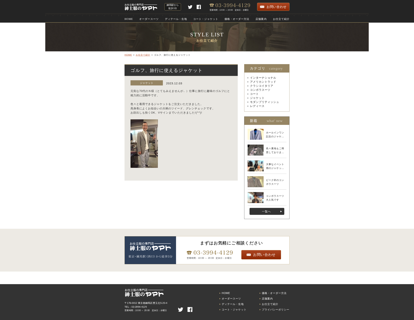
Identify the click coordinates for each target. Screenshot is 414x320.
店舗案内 (261, 19)
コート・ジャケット (205, 19)
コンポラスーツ (260, 90)
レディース (257, 106)
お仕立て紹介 (281, 19)
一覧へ (266, 211)
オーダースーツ (148, 19)
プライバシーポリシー (275, 309)
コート (254, 94)
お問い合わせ (277, 7)
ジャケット (146, 83)
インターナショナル (263, 77)
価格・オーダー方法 (236, 19)
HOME (129, 19)
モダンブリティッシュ (264, 102)
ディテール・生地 (176, 19)
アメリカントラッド (263, 81)
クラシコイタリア (261, 85)
